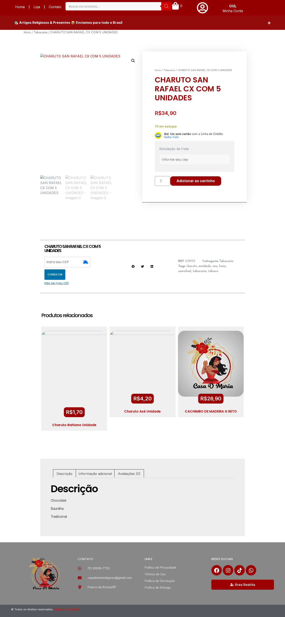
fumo (222, 266)
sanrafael (184, 271)
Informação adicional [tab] (95, 474)
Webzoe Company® (67, 609)
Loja (37, 7)
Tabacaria (40, 32)
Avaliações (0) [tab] (129, 474)
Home (20, 7)
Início (27, 32)
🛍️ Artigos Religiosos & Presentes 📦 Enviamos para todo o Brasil (68, 22)
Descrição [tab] (64, 474)
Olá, (232, 6)
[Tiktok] (239, 570)
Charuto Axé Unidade (142, 411)
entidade (205, 266)
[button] (142, 23)
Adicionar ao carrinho (196, 181)
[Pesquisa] (166, 6)
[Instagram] (228, 570)
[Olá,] (202, 8)
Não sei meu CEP (56, 283)
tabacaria (200, 271)
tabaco (213, 271)
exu (215, 266)
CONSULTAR (55, 274)
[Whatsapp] (251, 570)
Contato (55, 7)
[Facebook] (216, 570)
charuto (192, 266)
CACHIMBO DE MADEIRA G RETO (211, 411)
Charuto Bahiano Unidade (74, 425)
